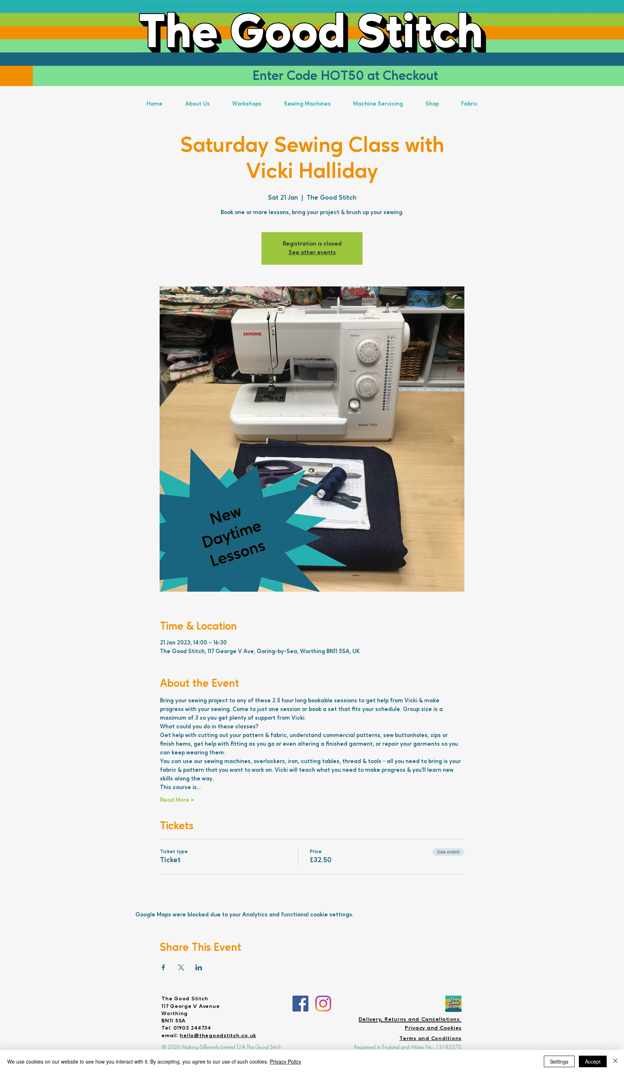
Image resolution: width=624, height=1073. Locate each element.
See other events (312, 253)
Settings (559, 1061)
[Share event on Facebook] (163, 967)
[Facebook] (300, 1004)
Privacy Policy (285, 1061)
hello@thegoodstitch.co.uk (218, 1036)
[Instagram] (323, 1004)
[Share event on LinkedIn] (198, 967)
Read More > (177, 800)
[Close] (615, 1061)
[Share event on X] (181, 967)
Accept (593, 1061)
